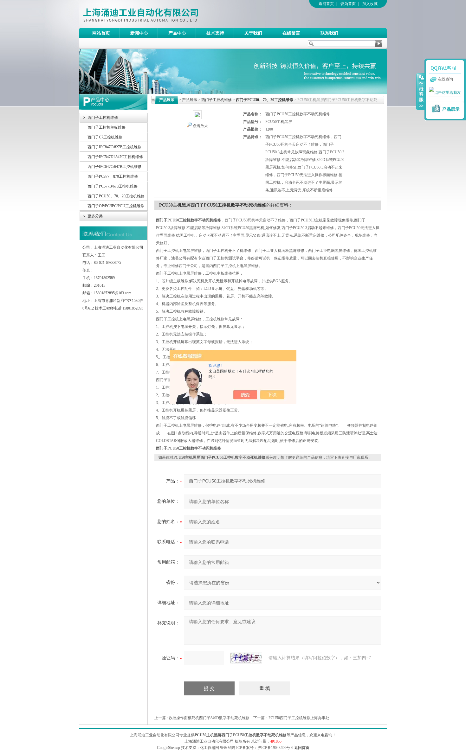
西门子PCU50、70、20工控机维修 (116, 196)
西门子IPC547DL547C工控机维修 (115, 157)
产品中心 (177, 33)
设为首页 (348, 4)
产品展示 (189, 100)
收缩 (420, 91)
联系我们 (329, 33)
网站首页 (101, 33)
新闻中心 (139, 33)
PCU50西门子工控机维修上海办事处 (299, 718)
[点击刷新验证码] (246, 658)
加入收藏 (370, 4)
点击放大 (200, 126)
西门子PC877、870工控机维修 (112, 176)
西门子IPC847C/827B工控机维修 (114, 147)
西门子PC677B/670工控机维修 (112, 186)
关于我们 (253, 33)
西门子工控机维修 (102, 117)
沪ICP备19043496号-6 (275, 747)
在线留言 (291, 33)
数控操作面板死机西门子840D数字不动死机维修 (209, 718)
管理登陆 (227, 747)
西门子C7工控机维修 (104, 137)
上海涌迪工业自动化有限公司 (166, 14)
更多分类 (95, 216)
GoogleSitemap (168, 747)
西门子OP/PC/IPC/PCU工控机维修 (115, 206)
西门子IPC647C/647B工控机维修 (114, 166)
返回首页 (326, 4)
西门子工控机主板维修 (106, 127)
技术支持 (215, 33)
